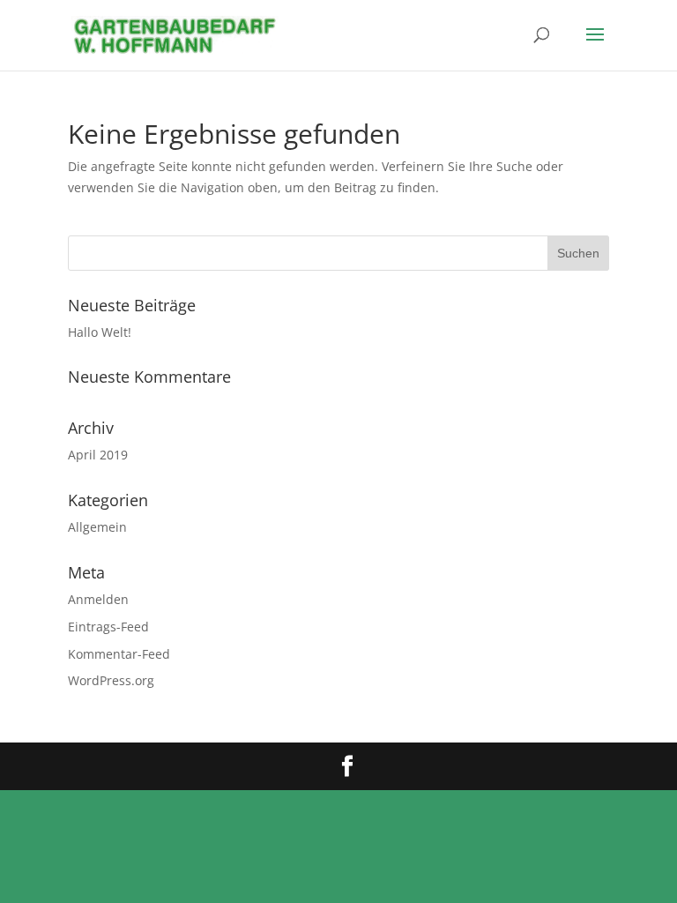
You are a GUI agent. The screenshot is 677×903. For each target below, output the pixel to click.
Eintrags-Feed (108, 626)
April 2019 (98, 454)
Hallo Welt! (99, 332)
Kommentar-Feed (119, 654)
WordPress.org (111, 680)
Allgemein (97, 527)
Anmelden (98, 599)
